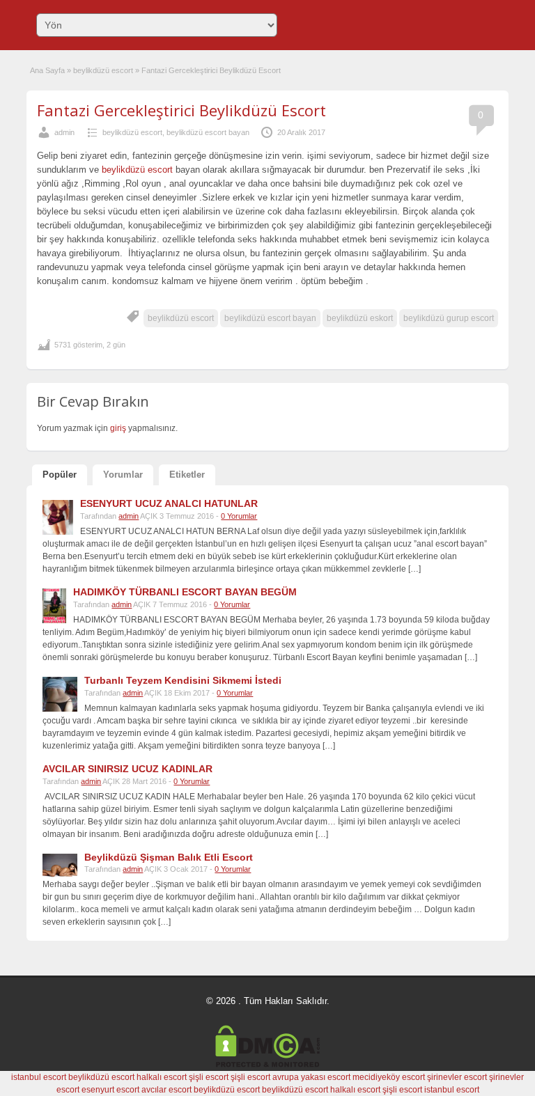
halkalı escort (162, 1077)
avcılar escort (166, 1090)
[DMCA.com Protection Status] (267, 1065)
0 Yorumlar (239, 516)
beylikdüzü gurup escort (448, 318)
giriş (118, 428)
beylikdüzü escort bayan (207, 132)
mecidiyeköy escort (388, 1077)
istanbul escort (38, 1077)
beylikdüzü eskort (360, 318)
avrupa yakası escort (311, 1077)
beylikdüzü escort (103, 70)
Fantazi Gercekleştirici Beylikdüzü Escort (181, 110)
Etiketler (187, 474)
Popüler (59, 474)
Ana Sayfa (47, 70)
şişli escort (208, 1077)
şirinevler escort (457, 1077)
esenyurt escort (110, 1090)
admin (64, 132)
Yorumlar (123, 474)
